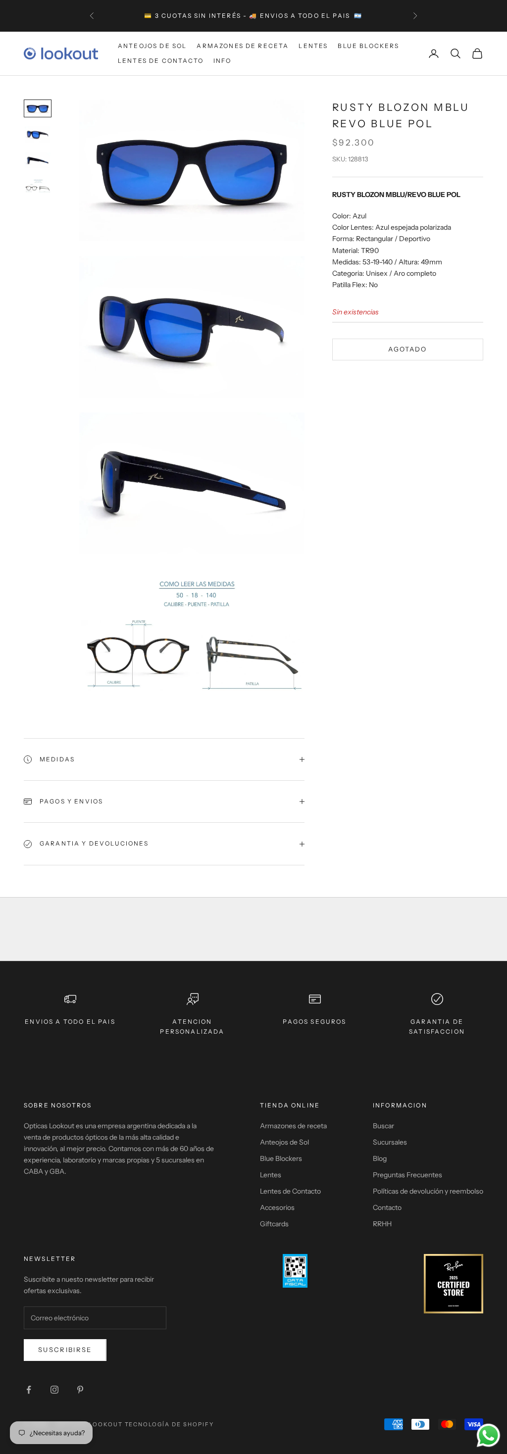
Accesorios (277, 1207)
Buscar (383, 1125)
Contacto (387, 1207)
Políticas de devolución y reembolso (428, 1191)
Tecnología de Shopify (169, 1424)
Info (222, 60)
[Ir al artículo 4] (37, 186)
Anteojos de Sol (152, 46)
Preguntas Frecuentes (407, 1174)
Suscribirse (65, 1350)
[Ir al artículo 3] (37, 160)
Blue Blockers (368, 46)
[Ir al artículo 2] (37, 134)
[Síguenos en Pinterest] (80, 1390)
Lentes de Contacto (160, 60)
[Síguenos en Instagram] (54, 1390)
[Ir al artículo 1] (37, 109)
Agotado (407, 349)
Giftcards (274, 1223)
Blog (380, 1158)
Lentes (313, 46)
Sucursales (390, 1142)
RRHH (382, 1223)
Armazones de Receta (243, 46)
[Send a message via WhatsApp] (488, 1435)
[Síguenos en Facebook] (29, 1390)
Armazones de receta (293, 1125)
